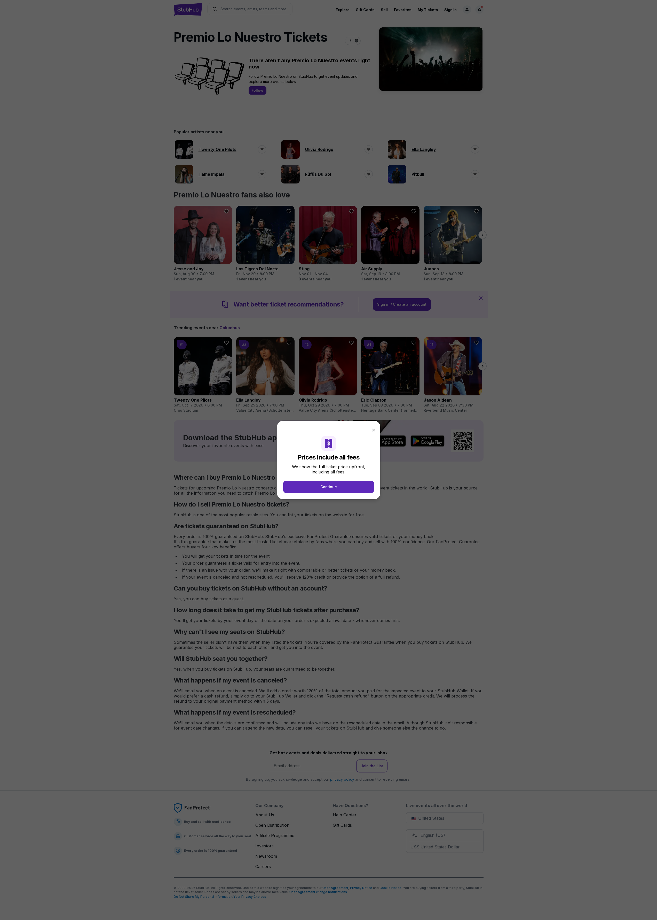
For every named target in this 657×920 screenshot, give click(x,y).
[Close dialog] (373, 430)
